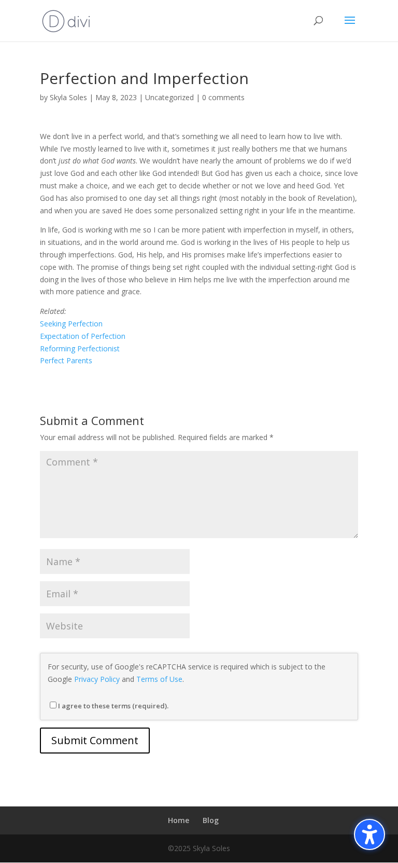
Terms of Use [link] (159, 679)
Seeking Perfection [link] (71, 323)
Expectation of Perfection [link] (82, 336)
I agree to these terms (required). (113, 705)
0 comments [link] (223, 97)
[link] (66, 20)
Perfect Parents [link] (66, 360)
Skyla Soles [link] (68, 97)
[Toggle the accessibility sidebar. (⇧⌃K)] (369, 834)
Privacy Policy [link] (97, 679)
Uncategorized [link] (169, 97)
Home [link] (178, 820)
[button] (350, 27)
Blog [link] (211, 820)
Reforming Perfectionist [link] (80, 348)
